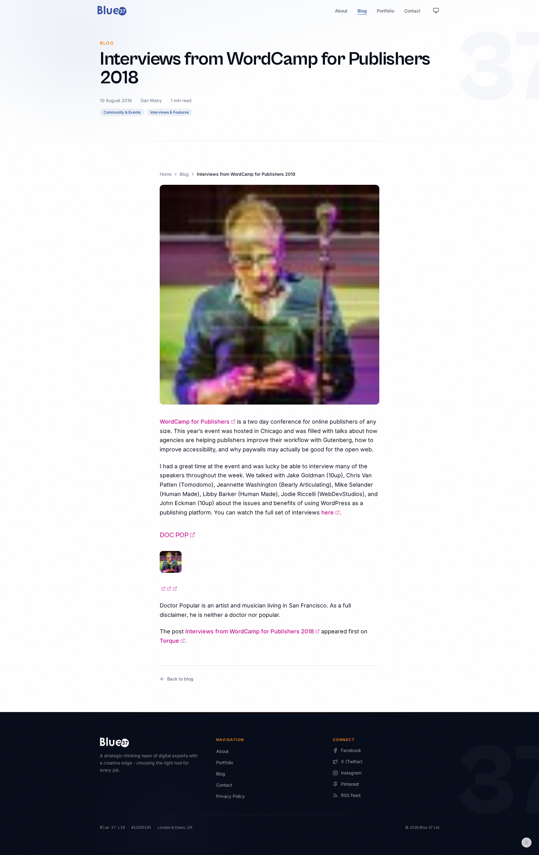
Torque (172, 640)
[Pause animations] (527, 843)
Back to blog (180, 678)
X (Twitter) (351, 761)
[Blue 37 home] (112, 11)
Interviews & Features (169, 112)
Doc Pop (177, 535)
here (330, 512)
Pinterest (350, 784)
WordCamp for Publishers (198, 421)
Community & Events (122, 112)
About (341, 10)
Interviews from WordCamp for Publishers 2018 (252, 631)
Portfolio (385, 10)
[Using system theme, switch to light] (436, 10)
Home (166, 174)
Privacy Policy (230, 796)
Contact (412, 10)
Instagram (351, 772)
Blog (362, 10)
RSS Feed (351, 795)
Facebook (351, 750)
